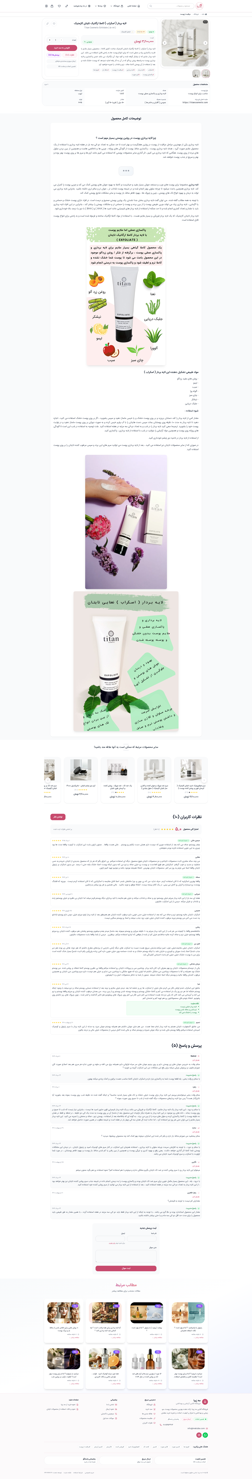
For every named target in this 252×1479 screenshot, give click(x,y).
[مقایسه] (66, 6)
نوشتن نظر (58, 817)
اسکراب (151, 70)
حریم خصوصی (89, 1473)
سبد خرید (148, 1409)
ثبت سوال (126, 1268)
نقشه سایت (67, 1473)
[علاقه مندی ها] (59, 6)
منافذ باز (106, 70)
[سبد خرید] (52, 6)
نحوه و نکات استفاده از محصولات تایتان (61, 1409)
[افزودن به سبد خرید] (178, 761)
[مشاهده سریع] (178, 779)
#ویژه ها (186, 1447)
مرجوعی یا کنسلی (107, 1414)
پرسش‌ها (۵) (53, 55)
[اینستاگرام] (199, 1435)
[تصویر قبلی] (165, 43)
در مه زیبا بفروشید (80, 6)
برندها (100, 6)
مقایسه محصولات (145, 1418)
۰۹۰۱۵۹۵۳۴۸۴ (168, 1425)
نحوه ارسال (110, 1409)
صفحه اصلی (131, 6)
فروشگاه (116, 6)
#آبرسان (109, 1447)
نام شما (153, 1233)
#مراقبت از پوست (84, 1447)
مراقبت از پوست (185, 14)
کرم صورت (136, 74)
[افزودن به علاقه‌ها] (178, 767)
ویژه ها (96, 70)
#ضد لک (146, 1447)
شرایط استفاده (78, 1473)
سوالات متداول (108, 1418)
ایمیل (123, 1233)
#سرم (155, 1447)
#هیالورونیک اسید (133, 1447)
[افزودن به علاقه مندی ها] (54, 23)
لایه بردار (141, 70)
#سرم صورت (176, 1447)
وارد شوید (112, 1243)
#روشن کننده (120, 1447)
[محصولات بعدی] (204, 780)
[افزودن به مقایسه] (47, 23)
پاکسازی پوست (148, 74)
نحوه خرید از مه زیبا (68, 1404)
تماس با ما (110, 1404)
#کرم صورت (164, 1447)
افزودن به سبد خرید (62, 48)
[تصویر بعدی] (205, 43)
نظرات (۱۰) (69, 55)
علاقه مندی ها (147, 1414)
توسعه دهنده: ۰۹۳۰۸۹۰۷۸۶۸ (53, 1473)
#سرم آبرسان (98, 1447)
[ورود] (46, 6)
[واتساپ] (205, 1435)
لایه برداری (131, 70)
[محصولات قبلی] (48, 780)
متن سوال (152, 1247)
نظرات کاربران (147, 1423)
